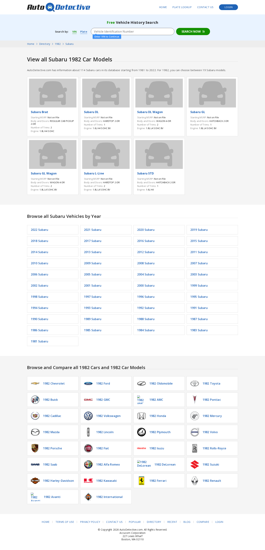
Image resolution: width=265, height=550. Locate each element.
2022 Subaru (39, 230)
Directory (154, 522)
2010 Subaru (39, 263)
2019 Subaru (199, 230)
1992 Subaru (146, 308)
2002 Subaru (39, 286)
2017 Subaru (92, 241)
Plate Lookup (182, 7)
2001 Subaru (92, 286)
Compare (203, 522)
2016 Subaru (146, 241)
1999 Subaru (199, 286)
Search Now (191, 31)
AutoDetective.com (58, 7)
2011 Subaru (199, 252)
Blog (187, 522)
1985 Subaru (92, 330)
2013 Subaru (92, 252)
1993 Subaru (92, 308)
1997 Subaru (92, 297)
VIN (74, 31)
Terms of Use (65, 522)
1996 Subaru (146, 297)
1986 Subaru (39, 330)
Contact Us (205, 7)
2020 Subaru (146, 230)
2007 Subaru (199, 263)
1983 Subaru (199, 330)
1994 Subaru (39, 308)
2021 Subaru (92, 230)
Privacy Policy (90, 522)
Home (163, 7)
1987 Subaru (199, 319)
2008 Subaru (146, 263)
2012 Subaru (146, 252)
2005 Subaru (92, 274)
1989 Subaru (92, 319)
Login (228, 7)
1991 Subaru (199, 308)
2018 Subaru (39, 241)
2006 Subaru (39, 274)
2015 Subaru (199, 241)
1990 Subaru (39, 319)
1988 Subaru (146, 319)
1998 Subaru (39, 297)
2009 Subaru (92, 263)
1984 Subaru (146, 330)
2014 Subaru (39, 252)
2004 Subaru (146, 274)
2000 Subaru (146, 286)
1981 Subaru (39, 341)
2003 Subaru (199, 274)
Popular (135, 522)
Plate (83, 31)
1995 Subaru (199, 297)
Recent (172, 522)
